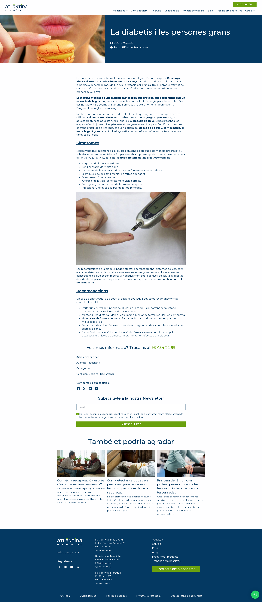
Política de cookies (116, 596)
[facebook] (59, 567)
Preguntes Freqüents (165, 556)
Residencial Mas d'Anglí (109, 539)
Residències (118, 10)
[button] (255, 595)
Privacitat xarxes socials (148, 596)
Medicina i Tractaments (101, 374)
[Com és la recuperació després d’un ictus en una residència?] (81, 463)
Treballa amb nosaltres (229, 10)
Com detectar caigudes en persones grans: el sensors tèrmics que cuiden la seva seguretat (127, 486)
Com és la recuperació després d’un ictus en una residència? (80, 482)
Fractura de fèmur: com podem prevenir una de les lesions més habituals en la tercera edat (177, 486)
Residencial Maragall (108, 572)
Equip (155, 548)
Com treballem (139, 10)
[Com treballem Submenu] (150, 11)
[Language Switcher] (254, 11)
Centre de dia (171, 10)
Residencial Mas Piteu (108, 556)
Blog (210, 10)
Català (248, 10)
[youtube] (72, 567)
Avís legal (65, 596)
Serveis (157, 10)
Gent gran (82, 374)
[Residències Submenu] (127, 11)
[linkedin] (78, 567)
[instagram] (65, 567)
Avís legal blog (88, 596)
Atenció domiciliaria (194, 10)
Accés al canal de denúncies (186, 596)
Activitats (158, 539)
